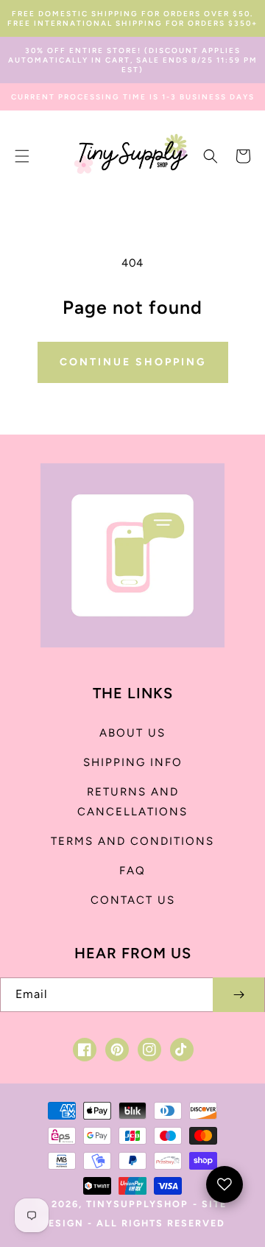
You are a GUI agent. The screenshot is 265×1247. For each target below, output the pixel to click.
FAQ (132, 870)
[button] (22, 156)
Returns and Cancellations (132, 801)
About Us (132, 733)
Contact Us (133, 900)
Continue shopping (133, 362)
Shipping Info (133, 762)
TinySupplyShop (137, 1203)
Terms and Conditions (132, 841)
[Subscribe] (238, 994)
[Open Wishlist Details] (224, 1184)
